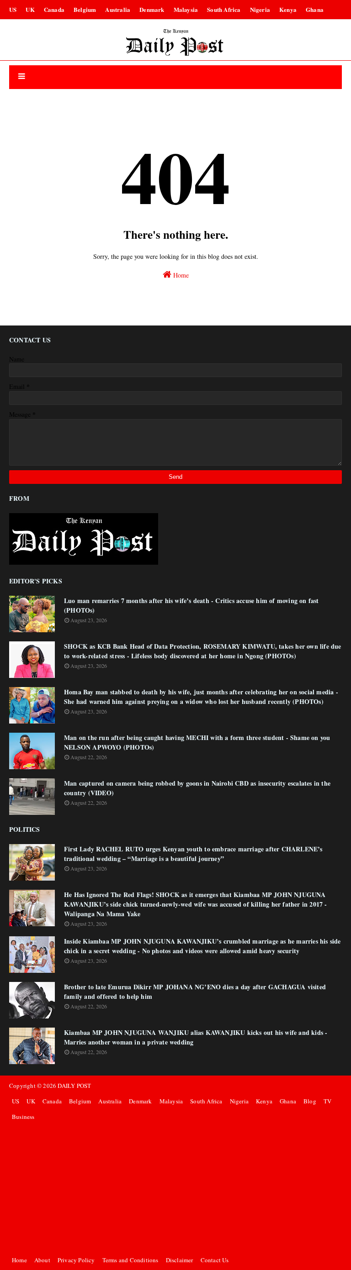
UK (30, 9)
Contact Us (215, 1260)
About (42, 1260)
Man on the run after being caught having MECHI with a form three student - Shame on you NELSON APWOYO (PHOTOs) (197, 742)
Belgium (85, 9)
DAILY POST (74, 1085)
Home (180, 275)
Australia (117, 9)
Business (23, 1117)
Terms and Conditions (130, 1260)
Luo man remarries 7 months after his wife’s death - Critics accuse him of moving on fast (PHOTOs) (191, 605)
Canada (54, 9)
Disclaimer (179, 1260)
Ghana (315, 9)
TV (327, 1101)
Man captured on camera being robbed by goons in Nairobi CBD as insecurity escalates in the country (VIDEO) (197, 788)
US (12, 9)
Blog (309, 1101)
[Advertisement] (175, 1188)
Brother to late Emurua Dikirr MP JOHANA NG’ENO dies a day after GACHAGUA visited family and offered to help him (195, 991)
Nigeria (260, 9)
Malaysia (186, 9)
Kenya (288, 9)
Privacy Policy (76, 1260)
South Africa (223, 9)
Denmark (151, 9)
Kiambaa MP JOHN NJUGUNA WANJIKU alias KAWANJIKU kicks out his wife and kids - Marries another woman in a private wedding (195, 1037)
